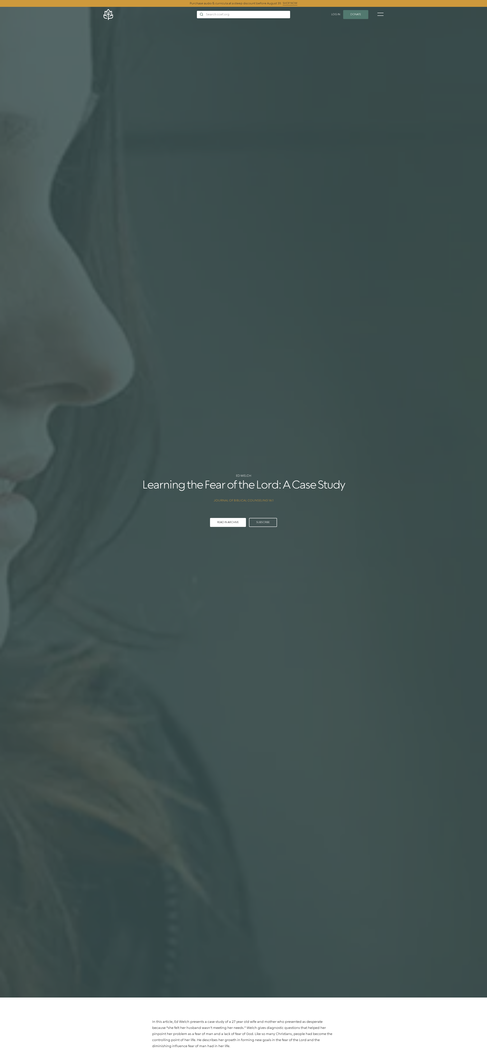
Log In (335, 14)
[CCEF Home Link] (150, 14)
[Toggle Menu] (380, 14)
